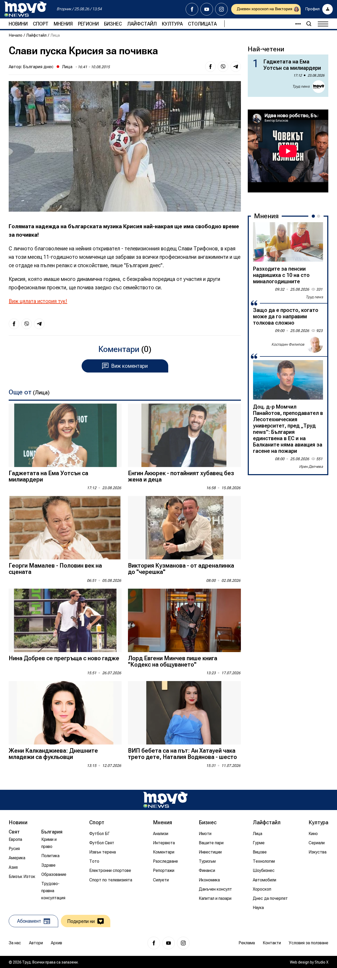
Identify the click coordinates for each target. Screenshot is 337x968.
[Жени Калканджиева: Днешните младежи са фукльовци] (65, 712)
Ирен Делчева (311, 466)
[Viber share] (223, 66)
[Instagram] (221, 9)
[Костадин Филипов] (314, 344)
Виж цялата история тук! (38, 301)
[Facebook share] (210, 66)
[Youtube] (206, 9)
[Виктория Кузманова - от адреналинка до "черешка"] (184, 527)
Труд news (301, 86)
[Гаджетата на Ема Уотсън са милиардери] (65, 435)
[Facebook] (192, 9)
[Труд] (165, 800)
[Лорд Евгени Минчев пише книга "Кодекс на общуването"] (184, 620)
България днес (38, 66)
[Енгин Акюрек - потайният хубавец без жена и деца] (184, 435)
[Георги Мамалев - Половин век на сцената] (65, 527)
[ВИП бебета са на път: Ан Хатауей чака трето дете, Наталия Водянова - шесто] (184, 712)
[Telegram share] (235, 66)
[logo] (25, 9)
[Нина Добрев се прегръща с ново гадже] (65, 620)
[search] (308, 23)
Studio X (321, 962)
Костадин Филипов (287, 344)
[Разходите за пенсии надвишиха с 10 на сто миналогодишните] (288, 242)
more (295, 23)
